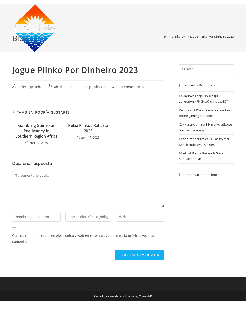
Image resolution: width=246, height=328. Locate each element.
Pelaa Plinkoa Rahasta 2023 (88, 128)
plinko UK (97, 87)
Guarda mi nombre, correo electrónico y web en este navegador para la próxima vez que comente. (83, 238)
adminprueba (31, 87)
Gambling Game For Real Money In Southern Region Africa (36, 131)
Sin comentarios (131, 87)
